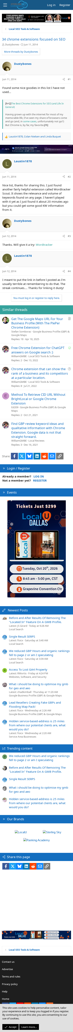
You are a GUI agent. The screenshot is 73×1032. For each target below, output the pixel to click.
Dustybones (12, 44)
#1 (69, 79)
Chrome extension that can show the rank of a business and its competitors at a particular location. (39, 373)
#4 (69, 271)
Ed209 (14, 407)
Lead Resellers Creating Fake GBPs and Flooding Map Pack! (35, 704)
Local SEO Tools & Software (44, 356)
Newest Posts (18, 610)
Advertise (7, 969)
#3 (69, 236)
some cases (29, 121)
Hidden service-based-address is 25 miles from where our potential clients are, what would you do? (37, 725)
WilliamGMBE (19, 356)
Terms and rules (11, 976)
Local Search (16, 629)
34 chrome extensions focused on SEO (33, 39)
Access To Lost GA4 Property (28, 669)
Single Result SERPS (22, 636)
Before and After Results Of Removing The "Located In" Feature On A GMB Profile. (37, 620)
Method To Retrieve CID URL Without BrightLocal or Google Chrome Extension (38, 398)
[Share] (63, 79)
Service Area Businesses (22, 736)
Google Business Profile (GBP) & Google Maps (35, 695)
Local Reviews (36, 440)
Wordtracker (44, 244)
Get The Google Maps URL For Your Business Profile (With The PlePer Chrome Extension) (37, 323)
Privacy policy (10, 984)
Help (4, 991)
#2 (69, 176)
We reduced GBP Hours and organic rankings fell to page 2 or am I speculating (39, 653)
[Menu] (5, 5)
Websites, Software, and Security (28, 677)
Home (5, 999)
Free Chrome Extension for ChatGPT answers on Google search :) (37, 350)
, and (35, 136)
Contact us (8, 961)
